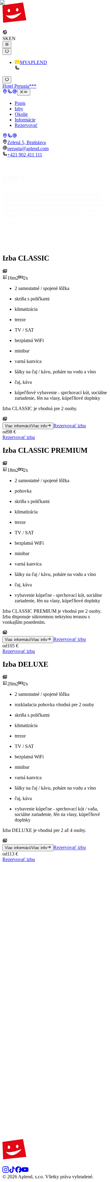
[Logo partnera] (55, 909)
